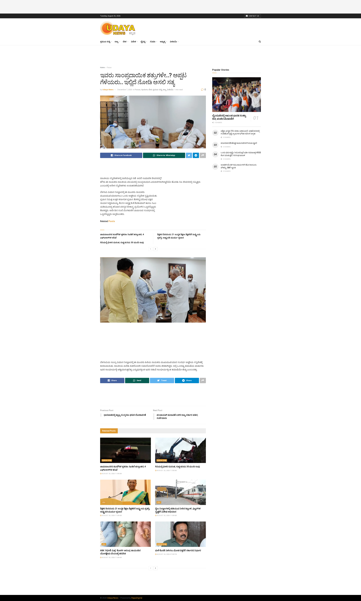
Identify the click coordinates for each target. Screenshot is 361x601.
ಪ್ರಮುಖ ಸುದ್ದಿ (105, 41)
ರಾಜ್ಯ (116, 41)
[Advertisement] (180, 6)
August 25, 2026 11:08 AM (111, 474)
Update (144, 90)
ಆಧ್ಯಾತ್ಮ (162, 41)
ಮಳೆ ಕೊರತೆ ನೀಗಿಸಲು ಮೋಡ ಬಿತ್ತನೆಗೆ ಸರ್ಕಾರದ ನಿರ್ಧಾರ (178, 550)
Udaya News (108, 90)
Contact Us (253, 16)
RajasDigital (136, 598)
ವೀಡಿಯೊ (173, 41)
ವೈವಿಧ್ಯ (143, 41)
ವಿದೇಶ (133, 41)
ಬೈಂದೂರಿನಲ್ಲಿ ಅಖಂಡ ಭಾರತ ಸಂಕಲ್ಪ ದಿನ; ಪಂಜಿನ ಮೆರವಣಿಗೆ (229, 117)
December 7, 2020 (124, 90)
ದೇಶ (124, 41)
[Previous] (150, 249)
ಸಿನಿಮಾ (152, 41)
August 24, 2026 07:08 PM (166, 554)
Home (102, 68)
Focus (109, 68)
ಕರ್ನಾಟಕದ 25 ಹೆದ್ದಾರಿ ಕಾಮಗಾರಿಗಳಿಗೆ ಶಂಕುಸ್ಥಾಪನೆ (239, 143)
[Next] (155, 249)
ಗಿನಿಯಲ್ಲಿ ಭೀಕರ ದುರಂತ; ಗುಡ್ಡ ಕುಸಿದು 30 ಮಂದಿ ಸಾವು (122, 242)
